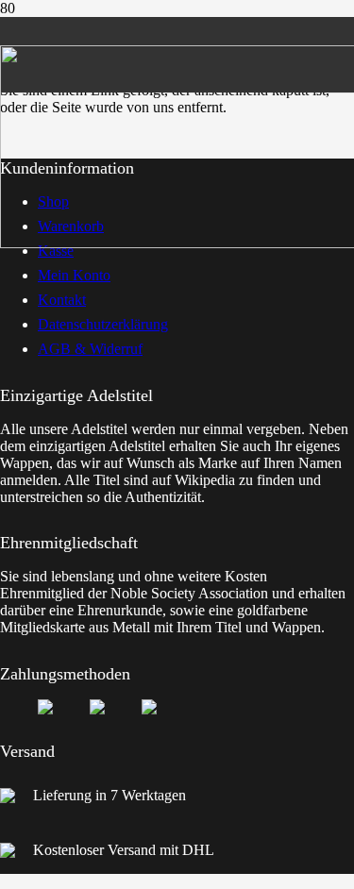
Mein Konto (74, 275)
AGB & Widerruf (90, 349)
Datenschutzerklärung (103, 324)
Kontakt (62, 300)
